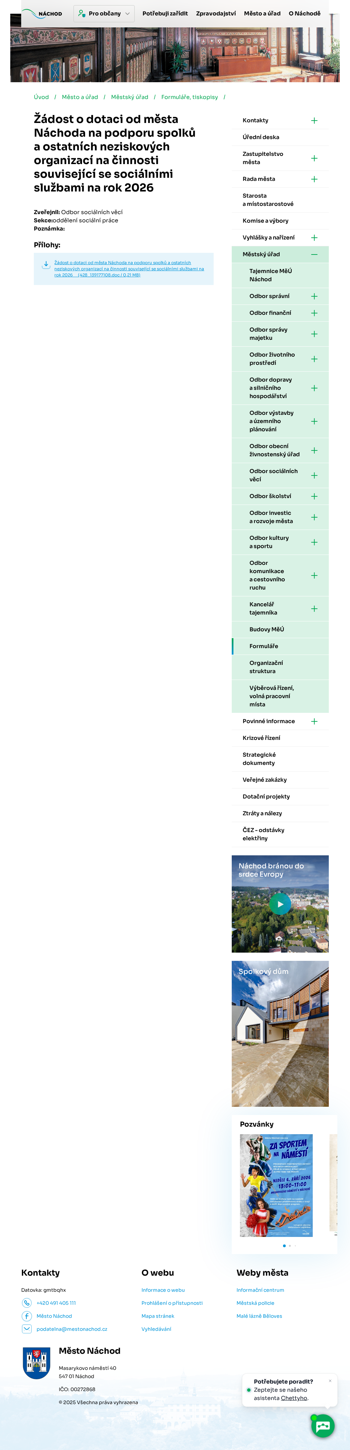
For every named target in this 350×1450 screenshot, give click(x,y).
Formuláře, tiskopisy (189, 97)
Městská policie (255, 1303)
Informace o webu (163, 1290)
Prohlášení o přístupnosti (172, 1303)
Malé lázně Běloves (259, 1316)
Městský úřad (129, 97)
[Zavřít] (330, 1380)
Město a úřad (80, 97)
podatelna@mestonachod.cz (72, 1329)
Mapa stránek (158, 1316)
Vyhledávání (156, 1329)
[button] (284, 1245)
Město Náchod (54, 1316)
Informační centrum (260, 1290)
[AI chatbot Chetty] (322, 1426)
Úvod (41, 97)
